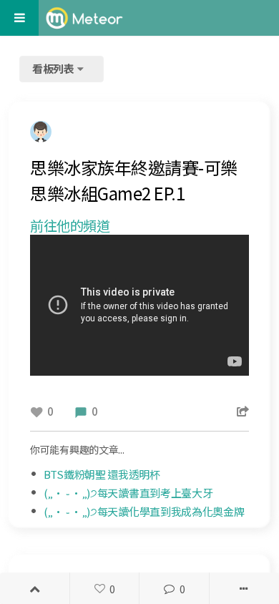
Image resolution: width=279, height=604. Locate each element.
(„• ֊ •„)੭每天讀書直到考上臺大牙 (128, 493)
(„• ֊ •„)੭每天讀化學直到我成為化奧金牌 (144, 511)
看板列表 (54, 68)
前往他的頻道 (70, 225)
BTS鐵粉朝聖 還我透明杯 (102, 474)
